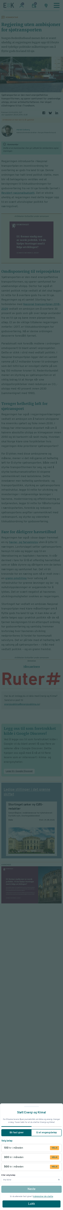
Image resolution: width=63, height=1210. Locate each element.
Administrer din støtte (43, 1196)
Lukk (31, 1204)
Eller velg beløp (8, 1175)
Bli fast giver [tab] (17, 1132)
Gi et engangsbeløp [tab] (46, 1132)
